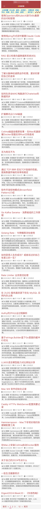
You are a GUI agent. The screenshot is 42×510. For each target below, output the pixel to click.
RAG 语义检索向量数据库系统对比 (18, 55)
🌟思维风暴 (21, 6)
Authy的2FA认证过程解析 (14, 313)
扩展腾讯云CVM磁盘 (11, 114)
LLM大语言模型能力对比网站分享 (18, 362)
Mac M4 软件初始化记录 (13, 389)
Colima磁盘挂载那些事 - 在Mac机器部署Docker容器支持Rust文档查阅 (20, 133)
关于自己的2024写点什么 (14, 460)
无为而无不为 (8, 152)
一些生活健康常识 (10, 473)
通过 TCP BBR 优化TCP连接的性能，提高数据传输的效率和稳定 (20, 171)
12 (19, 506)
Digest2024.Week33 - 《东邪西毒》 (20, 493)
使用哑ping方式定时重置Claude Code (20, 36)
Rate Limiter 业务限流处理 (14, 275)
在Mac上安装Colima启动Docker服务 (20, 445)
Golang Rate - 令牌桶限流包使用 (18, 233)
